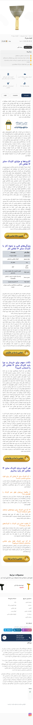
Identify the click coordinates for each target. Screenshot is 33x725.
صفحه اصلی (28, 602)
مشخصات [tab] (15, 95)
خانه (30, 36)
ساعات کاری (28, 617)
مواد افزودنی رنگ (12, 605)
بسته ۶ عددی (28, 47)
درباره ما (29, 614)
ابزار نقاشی (13, 608)
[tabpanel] (16, 332)
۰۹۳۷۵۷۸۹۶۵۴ (20, 638)
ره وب (9, 704)
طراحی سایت (22, 704)
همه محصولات (23, 36)
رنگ (15, 602)
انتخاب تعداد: (29, 45)
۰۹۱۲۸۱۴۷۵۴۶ (19, 636)
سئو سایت (14, 704)
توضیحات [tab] (26, 95)
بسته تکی (19, 47)
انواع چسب (13, 611)
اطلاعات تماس (28, 611)
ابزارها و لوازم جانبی (11, 614)
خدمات (29, 605)
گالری (30, 608)
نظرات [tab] (5, 95)
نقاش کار (3, 41)
